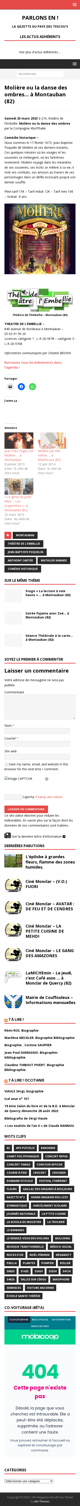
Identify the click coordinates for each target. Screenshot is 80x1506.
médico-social (61, 1247)
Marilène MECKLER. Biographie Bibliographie (39, 1038)
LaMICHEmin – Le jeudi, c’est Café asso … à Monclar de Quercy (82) (49, 978)
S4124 (66, 1271)
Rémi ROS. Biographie (21, 1030)
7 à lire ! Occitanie (26, 1080)
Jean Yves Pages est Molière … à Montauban (18, 455)
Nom (8, 725)
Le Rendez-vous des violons (28, 1238)
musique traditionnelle (25, 1247)
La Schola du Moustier (24, 1222)
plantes (29, 1263)
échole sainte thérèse (23, 1296)
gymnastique (17, 1205)
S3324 (52, 1271)
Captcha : (29, 797)
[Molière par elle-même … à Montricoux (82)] (52, 440)
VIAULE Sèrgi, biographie (24, 1091)
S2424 (38, 1271)
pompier (47, 1263)
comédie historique (23, 569)
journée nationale (21, 1214)
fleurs (12, 1189)
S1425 (24, 1271)
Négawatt (63, 1255)
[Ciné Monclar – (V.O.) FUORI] (13, 885)
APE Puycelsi (25, 1148)
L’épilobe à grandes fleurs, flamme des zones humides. (50, 862)
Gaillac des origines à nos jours (47, 1189)
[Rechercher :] (40, 74)
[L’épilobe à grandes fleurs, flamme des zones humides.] (13, 860)
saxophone (61, 1279)
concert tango (18, 1164)
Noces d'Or (15, 1255)
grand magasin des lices (49, 1197)
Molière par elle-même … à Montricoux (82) (49, 455)
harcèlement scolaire (50, 1205)
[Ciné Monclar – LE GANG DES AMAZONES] (13, 954)
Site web (10, 751)
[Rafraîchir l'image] (46, 778)
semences (14, 1288)
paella (12, 1263)
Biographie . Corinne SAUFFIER (28, 1045)
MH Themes (41, 1501)
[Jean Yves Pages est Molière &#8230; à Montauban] (18, 440)
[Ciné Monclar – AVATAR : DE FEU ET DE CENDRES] (13, 908)
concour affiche (49, 1164)
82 (8, 1148)
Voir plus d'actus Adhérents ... (40, 52)
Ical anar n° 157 (16, 1099)
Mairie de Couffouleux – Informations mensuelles (50, 1000)
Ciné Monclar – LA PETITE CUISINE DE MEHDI (45, 931)
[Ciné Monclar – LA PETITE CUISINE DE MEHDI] (13, 930)
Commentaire (14, 692)
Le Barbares (15, 1230)
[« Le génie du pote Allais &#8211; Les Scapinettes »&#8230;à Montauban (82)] (18, 486)
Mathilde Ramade (54, 560)
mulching (62, 1238)
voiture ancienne (40, 1288)
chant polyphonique (23, 1156)
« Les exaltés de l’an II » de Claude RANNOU (39, 1126)
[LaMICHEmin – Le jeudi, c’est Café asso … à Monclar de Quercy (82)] (13, 977)
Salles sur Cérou (33, 1279)
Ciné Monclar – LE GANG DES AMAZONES (50, 953)
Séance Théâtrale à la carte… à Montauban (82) (49, 637)
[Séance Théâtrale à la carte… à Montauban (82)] (13, 640)
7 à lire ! (16, 1019)
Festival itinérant (53, 1181)
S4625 (10, 1279)
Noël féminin (40, 1255)
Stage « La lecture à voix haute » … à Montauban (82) (48, 593)
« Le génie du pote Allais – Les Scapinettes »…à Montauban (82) (17, 503)
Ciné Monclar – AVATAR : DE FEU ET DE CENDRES (50, 906)
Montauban (25, 535)
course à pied (17, 1173)
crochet (39, 1173)
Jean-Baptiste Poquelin (25, 552)
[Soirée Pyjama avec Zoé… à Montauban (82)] (13, 618)
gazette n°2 (16, 1197)
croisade (59, 1173)
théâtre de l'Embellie (24, 544)
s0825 (10, 1271)
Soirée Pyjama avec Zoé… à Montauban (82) (47, 615)
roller (65, 1263)
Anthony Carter (20, 560)
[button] (74, 4)
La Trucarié (56, 1222)
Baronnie (48, 1148)
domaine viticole (20, 1181)
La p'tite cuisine (54, 1214)
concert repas (56, 1156)
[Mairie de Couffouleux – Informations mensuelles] (13, 1001)
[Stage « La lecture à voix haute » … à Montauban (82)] (13, 595)
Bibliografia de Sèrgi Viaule (26, 1118)
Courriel (10, 738)
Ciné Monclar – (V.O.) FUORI (46, 884)
